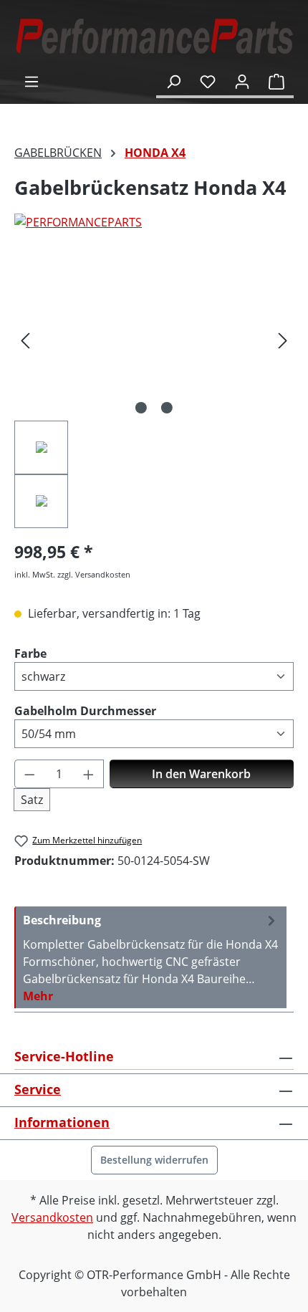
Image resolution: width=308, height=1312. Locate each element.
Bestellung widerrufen (154, 1160)
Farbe (30, 653)
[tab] (150, 957)
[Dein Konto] (242, 81)
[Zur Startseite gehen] (154, 36)
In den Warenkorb (201, 774)
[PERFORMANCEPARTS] (154, 222)
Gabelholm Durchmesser (85, 710)
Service (37, 1089)
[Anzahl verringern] (29, 774)
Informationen (62, 1122)
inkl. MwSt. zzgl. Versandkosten (72, 574)
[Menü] (31, 81)
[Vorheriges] (25, 340)
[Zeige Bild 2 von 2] (167, 407)
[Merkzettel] (208, 81)
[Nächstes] (283, 340)
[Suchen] (173, 81)
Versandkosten (52, 1217)
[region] (154, 393)
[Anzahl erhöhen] (89, 774)
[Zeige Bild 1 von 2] (141, 407)
